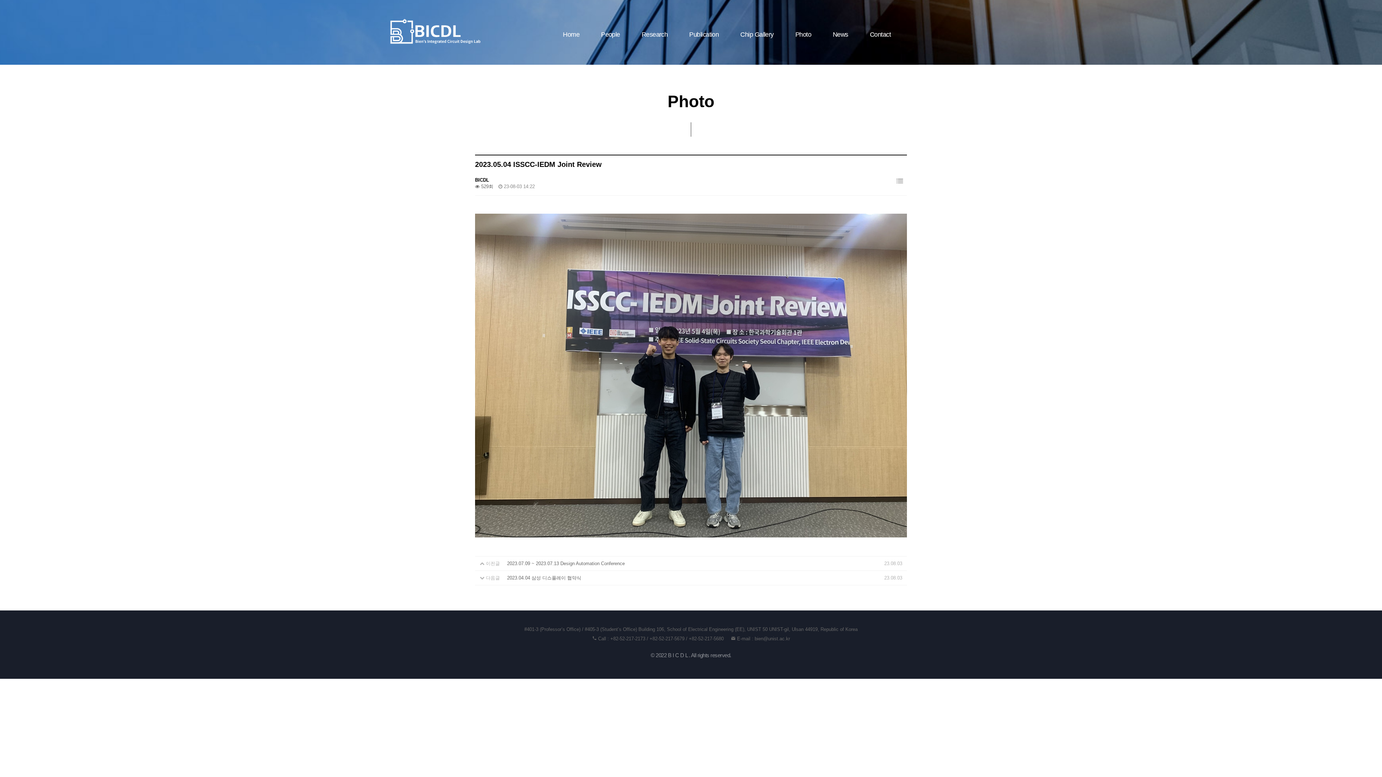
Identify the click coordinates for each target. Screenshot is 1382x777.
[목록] (900, 181)
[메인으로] (435, 32)
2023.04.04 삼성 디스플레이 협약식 (544, 578)
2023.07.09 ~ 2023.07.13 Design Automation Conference (566, 563)
